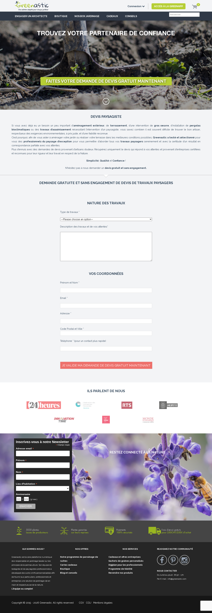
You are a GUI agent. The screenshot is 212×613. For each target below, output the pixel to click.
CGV (79, 602)
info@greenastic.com (177, 579)
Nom (19, 472)
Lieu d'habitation (26, 483)
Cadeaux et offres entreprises (124, 557)
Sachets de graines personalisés (125, 561)
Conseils (131, 16)
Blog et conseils (68, 573)
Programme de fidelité (120, 569)
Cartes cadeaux (68, 565)
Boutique (60, 16)
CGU (88, 602)
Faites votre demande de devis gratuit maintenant (106, 81)
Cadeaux (112, 16)
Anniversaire (23, 494)
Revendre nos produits (120, 573)
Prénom (21, 460)
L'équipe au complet (22, 589)
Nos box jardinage (87, 16)
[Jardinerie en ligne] (36, 3)
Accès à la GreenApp (168, 6)
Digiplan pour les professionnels (125, 565)
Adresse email (25, 448)
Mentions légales (102, 602)
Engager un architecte (31, 16)
